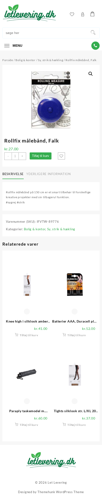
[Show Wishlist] (72, 14)
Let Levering (57, 482)
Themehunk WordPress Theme (60, 492)
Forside (7, 60)
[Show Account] (82, 14)
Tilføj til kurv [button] (29, 335)
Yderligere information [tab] (48, 174)
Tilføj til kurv (40, 156)
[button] (90, 74)
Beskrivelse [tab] (13, 174)
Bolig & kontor (25, 60)
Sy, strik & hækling (50, 60)
